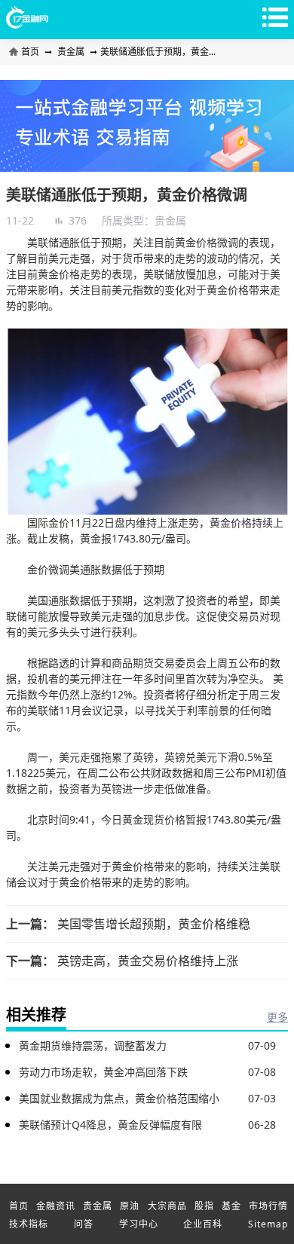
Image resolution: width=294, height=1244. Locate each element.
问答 (83, 1224)
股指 (204, 1206)
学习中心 (138, 1224)
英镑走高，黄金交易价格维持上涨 (147, 960)
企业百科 (202, 1224)
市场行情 (268, 1206)
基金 (231, 1206)
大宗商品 (167, 1206)
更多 (277, 1017)
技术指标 (28, 1224)
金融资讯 (55, 1206)
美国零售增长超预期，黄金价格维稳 (153, 923)
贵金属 (70, 51)
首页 (31, 51)
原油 (129, 1206)
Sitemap (268, 1224)
